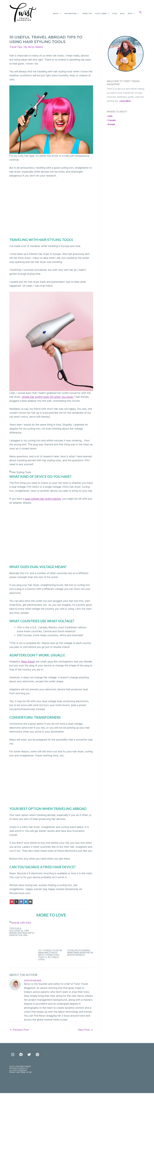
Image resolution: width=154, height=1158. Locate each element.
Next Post (85, 1029)
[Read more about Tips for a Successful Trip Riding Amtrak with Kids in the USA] (20, 922)
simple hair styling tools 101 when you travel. (48, 396)
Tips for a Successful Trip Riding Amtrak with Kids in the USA (21, 931)
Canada (112, 120)
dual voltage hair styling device (43, 498)
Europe (111, 124)
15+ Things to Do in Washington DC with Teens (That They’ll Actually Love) (50, 955)
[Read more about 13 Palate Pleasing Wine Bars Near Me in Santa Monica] (80, 933)
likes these (28, 661)
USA (110, 116)
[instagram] (13, 1054)
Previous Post (19, 1029)
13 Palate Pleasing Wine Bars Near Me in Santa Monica (80, 952)
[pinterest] (38, 1054)
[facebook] (21, 1054)
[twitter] (30, 1054)
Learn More (125, 101)
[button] (140, 12)
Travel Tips (15, 46)
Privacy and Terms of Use (20, 1072)
